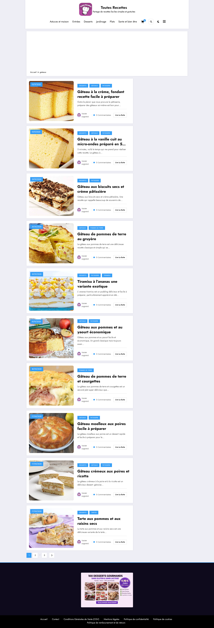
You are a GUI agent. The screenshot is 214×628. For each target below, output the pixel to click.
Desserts (88, 21)
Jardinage (101, 21)
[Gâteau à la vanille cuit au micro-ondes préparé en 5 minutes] (51, 148)
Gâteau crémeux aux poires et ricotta (103, 473)
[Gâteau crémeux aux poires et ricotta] (51, 480)
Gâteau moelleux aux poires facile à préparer (101, 426)
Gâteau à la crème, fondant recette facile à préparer (100, 94)
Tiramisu (107, 275)
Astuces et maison (59, 21)
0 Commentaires (103, 115)
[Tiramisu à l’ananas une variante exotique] (51, 290)
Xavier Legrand (85, 115)
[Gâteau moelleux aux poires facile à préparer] (51, 432)
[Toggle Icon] (164, 22)
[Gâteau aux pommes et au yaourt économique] (51, 337)
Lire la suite (120, 115)
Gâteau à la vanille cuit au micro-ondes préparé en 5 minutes (99, 141)
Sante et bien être (127, 21)
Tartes (94, 512)
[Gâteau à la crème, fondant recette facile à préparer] (51, 100)
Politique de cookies (162, 619)
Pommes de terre (96, 228)
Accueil (43, 619)
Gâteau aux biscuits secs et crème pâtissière (100, 189)
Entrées (76, 21)
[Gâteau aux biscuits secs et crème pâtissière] (51, 195)
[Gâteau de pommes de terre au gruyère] (51, 243)
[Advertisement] (107, 52)
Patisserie (106, 86)
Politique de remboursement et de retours (106, 622)
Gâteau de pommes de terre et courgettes (101, 379)
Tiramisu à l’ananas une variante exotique (97, 284)
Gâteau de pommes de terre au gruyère (101, 236)
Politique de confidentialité (136, 619)
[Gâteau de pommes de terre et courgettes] (51, 385)
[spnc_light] (158, 22)
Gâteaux (94, 86)
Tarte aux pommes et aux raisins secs (98, 521)
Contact (55, 619)
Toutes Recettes (114, 7)
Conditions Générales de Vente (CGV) (81, 619)
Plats (112, 21)
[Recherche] (151, 21)
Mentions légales (111, 619)
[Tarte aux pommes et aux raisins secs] (51, 527)
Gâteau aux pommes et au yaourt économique (99, 329)
